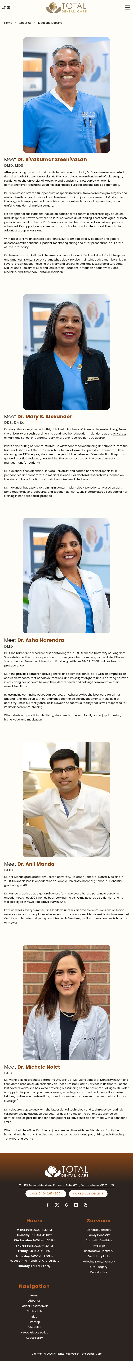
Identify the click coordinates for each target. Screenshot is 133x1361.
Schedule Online (88, 1194)
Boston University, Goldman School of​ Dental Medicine (83, 877)
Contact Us (8, 7)
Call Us (4, 7)
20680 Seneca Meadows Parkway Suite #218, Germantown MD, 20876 (66, 1185)
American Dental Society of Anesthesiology (39, 260)
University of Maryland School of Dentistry (84, 1080)
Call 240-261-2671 (46, 1194)
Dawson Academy (66, 703)
